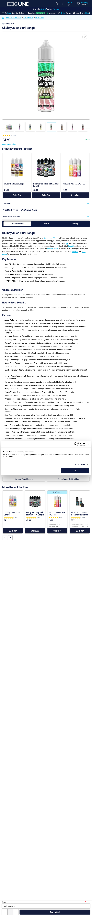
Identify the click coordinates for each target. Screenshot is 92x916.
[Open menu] (4, 4)
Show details (80, 464)
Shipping (75, 224)
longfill (71, 246)
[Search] (57, 3)
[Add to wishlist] (84, 37)
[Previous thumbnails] (4, 127)
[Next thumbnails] (88, 127)
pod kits (75, 251)
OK (75, 471)
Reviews (46, 224)
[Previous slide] (5, 537)
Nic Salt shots (52, 249)
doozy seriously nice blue (68, 479)
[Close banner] (88, 444)
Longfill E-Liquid (28, 17)
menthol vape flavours (23, 479)
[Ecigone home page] (17, 3)
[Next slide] (10, 537)
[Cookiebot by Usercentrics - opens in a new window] (75, 444)
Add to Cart (55, 912)
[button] (17, 195)
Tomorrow (56, 9)
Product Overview (17, 224)
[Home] (3, 18)
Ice (67, 243)
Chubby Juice (39, 17)
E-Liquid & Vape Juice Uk (13, 17)
